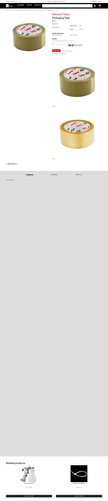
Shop (12, 10)
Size (53, 25)
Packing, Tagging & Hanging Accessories (26, 10)
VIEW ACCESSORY (29, 496)
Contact (100, 1)
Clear (82, 29)
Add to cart (56, 50)
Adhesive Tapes (40, 10)
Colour (54, 29)
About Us (94, 1)
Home (7, 10)
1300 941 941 (63, 1)
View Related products (67, 51)
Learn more (19, 1)
